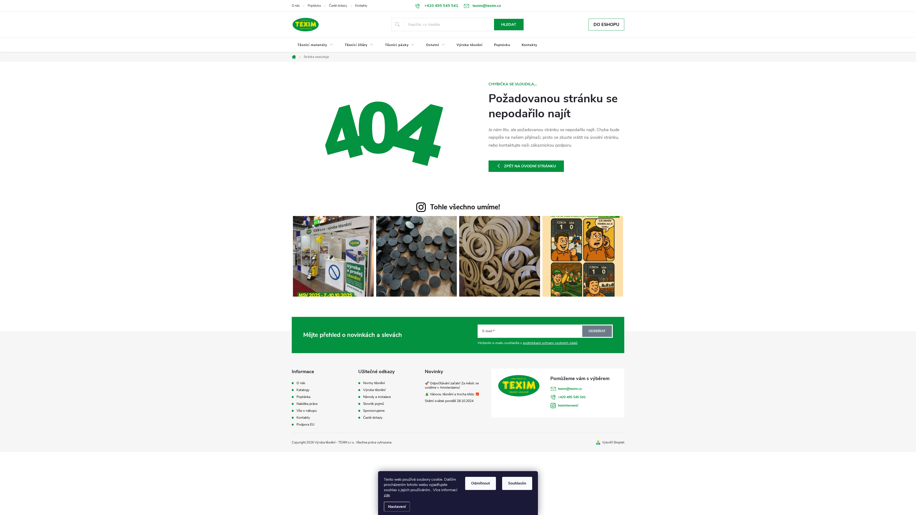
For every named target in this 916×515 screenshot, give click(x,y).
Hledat (508, 24)
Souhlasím (517, 483)
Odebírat (597, 331)
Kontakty (361, 6)
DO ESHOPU (606, 24)
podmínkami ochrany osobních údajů (550, 343)
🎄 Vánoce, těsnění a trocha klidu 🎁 (452, 394)
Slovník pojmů (373, 404)
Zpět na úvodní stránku (530, 166)
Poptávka (314, 6)
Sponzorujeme (374, 411)
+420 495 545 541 (572, 397)
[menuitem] (315, 45)
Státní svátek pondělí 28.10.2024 (449, 401)
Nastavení (397, 506)
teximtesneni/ (568, 405)
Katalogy (303, 390)
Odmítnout (480, 483)
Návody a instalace (377, 397)
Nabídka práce (307, 404)
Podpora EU (305, 425)
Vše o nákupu (307, 411)
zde (387, 495)
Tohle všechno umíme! (465, 207)
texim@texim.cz (570, 388)
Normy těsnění (374, 383)
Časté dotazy (338, 6)
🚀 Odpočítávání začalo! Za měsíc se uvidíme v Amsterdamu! (452, 385)
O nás (296, 6)
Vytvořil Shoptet (613, 442)
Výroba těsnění (374, 390)
